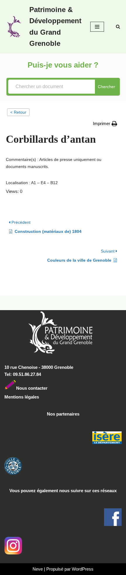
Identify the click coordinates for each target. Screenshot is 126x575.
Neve (38, 568)
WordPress (82, 568)
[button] (105, 123)
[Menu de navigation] (97, 27)
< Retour (18, 112)
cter (43, 388)
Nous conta (28, 388)
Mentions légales (21, 396)
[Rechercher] (118, 26)
